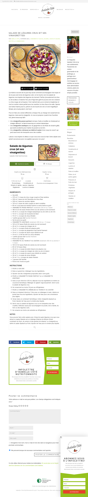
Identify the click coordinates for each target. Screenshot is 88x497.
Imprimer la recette (42, 88)
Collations (71, 146)
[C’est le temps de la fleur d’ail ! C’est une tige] (70, 117)
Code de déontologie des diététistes (44, 486)
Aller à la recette (28, 88)
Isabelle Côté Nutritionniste (24, 490)
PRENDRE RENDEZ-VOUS (73, 100)
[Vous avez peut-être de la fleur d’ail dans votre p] (70, 111)
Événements (71, 135)
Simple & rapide (72, 216)
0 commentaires (19, 41)
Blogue (69, 132)
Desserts (71, 160)
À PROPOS (24, 9)
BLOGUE (60, 9)
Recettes (11, 41)
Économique (71, 222)
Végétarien (70, 219)
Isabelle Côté (15, 38)
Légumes (46, 38)
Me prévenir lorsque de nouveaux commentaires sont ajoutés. (31, 450)
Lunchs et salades (54, 38)
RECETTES (69, 9)
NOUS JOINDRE (44, 17)
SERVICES (33, 9)
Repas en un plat (72, 210)
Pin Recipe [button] (48, 164)
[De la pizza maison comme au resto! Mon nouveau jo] (76, 111)
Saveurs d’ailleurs (72, 213)
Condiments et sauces (36, 38)
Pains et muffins (73, 171)
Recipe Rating (13, 406)
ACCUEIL (15, 9)
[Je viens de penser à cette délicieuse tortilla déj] (76, 117)
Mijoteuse (70, 206)
